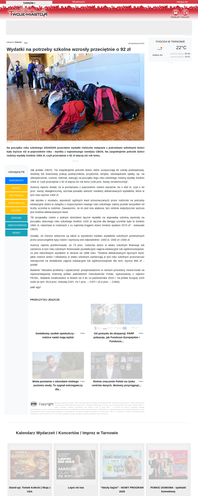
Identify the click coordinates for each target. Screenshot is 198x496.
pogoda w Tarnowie (170, 27)
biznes (16, 218)
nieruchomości (17, 211)
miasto (16, 173)
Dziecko (18, 28)
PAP (26, 29)
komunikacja (16, 188)
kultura (16, 196)
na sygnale (16, 181)
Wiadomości (78, 2)
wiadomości (16, 166)
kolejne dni (157, 40)
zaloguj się (182, 2)
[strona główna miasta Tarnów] (28, 11)
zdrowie (16, 203)
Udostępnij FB (16, 157)
